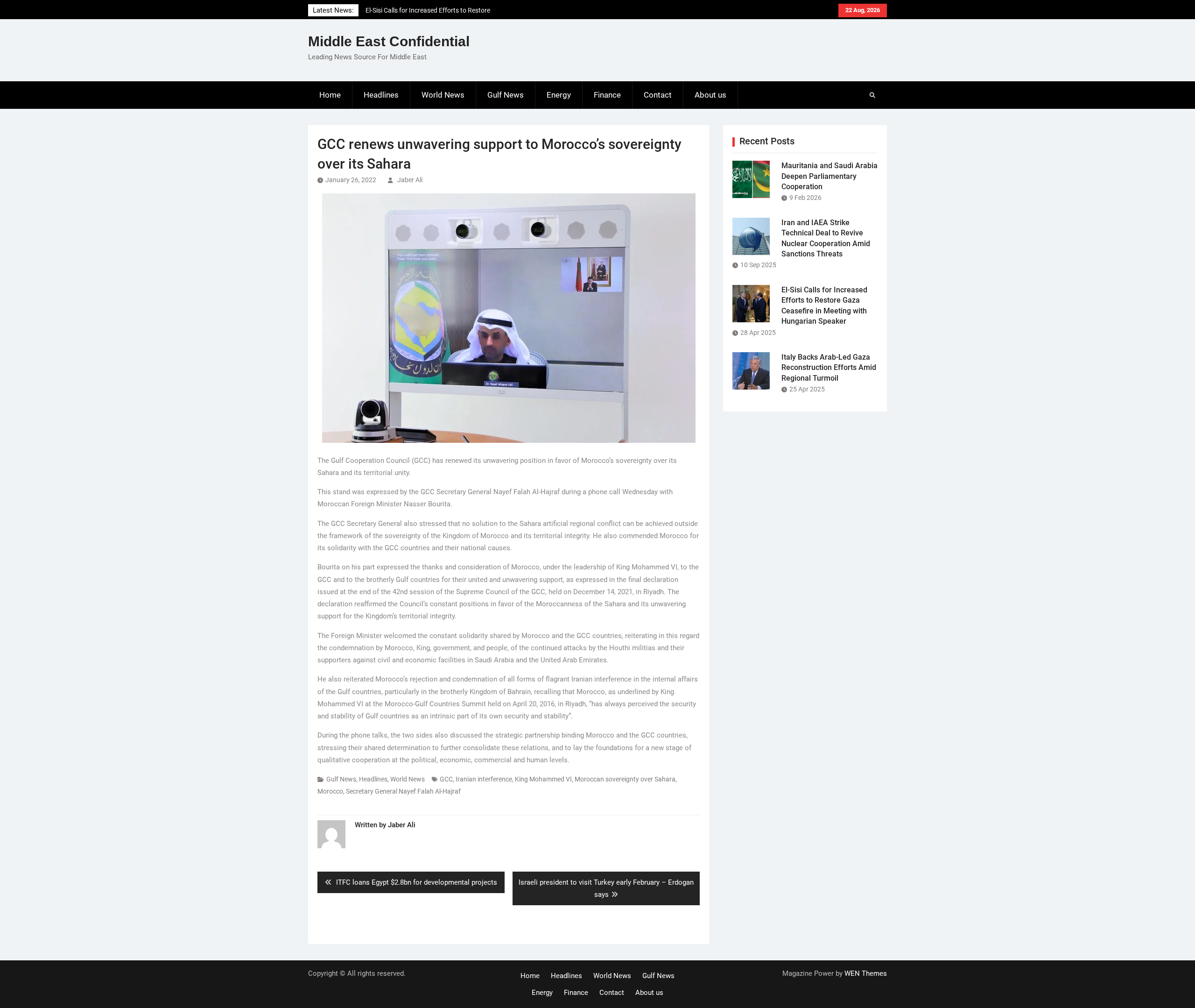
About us (710, 94)
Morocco (330, 791)
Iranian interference (484, 779)
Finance (607, 94)
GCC (446, 779)
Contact (658, 94)
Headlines (381, 94)
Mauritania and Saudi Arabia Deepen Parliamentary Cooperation (829, 176)
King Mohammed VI (543, 779)
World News (443, 94)
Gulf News (505, 94)
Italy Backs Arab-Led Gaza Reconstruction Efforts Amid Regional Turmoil (828, 368)
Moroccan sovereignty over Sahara (625, 779)
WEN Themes (865, 973)
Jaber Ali (409, 180)
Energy (559, 94)
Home (330, 94)
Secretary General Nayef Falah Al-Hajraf (403, 791)
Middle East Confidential (389, 41)
